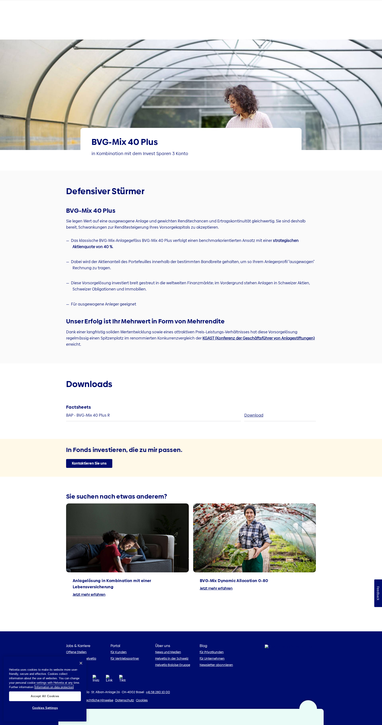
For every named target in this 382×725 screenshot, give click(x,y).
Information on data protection (54, 687)
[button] (89, 463)
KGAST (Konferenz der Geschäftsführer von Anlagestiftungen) (258, 338)
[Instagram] (96, 680)
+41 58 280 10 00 (158, 692)
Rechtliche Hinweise (98, 700)
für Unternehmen (212, 658)
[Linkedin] (109, 680)
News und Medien (168, 652)
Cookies (142, 700)
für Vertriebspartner (125, 658)
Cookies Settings (45, 708)
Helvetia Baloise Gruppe (172, 665)
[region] (45, 689)
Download (253, 415)
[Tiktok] (122, 680)
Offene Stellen (76, 652)
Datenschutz (124, 700)
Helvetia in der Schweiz (172, 658)
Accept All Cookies (45, 696)
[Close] (81, 663)
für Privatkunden (212, 652)
